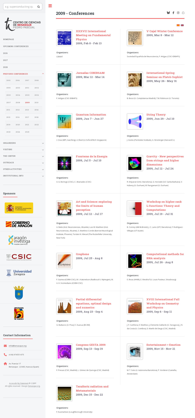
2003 (8, 95)
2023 (8, 132)
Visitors (7, 149)
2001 (27, 88)
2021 (27, 125)
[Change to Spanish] (178, 25)
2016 (18, 117)
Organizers (9, 143)
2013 (27, 110)
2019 (8, 125)
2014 (36, 110)
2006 (37, 95)
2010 (37, 103)
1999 (8, 88)
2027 (5, 60)
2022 (37, 125)
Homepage (8, 39)
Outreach (8, 162)
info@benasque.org (17, 345)
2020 (18, 125)
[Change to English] (182, 25)
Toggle (50, 6)
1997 (27, 80)
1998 (37, 80)
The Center (9, 156)
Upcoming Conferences (16, 46)
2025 (27, 132)
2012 (18, 110)
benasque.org (34, 386)
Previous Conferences (15, 74)
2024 (18, 132)
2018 (36, 117)
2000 (18, 88)
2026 (5, 53)
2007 (8, 103)
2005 (27, 95)
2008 (18, 103)
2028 (5, 67)
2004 (18, 95)
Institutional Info (13, 176)
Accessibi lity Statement (18, 383)
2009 (27, 103)
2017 (27, 117)
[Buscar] (38, 7)
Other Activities (12, 169)
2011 (8, 110)
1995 (8, 80)
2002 (37, 88)
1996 (18, 80)
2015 (8, 117)
